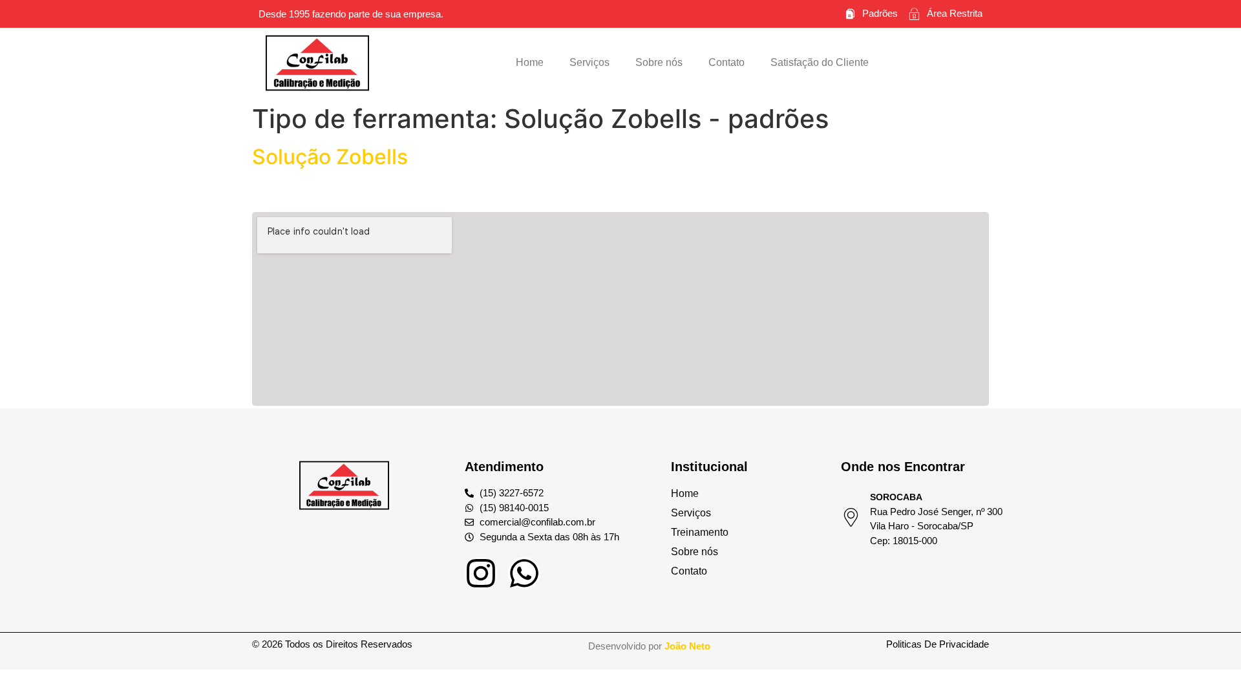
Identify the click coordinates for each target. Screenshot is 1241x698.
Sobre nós (659, 62)
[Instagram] (481, 573)
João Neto (687, 645)
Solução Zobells (330, 156)
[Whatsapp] (524, 573)
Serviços (589, 62)
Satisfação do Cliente (819, 62)
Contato (726, 62)
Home (530, 62)
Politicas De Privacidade (937, 644)
